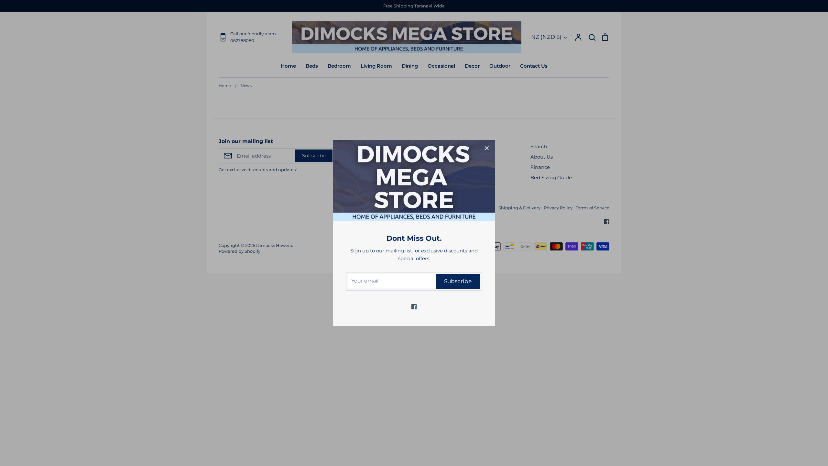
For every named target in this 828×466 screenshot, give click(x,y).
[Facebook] (414, 306)
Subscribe (458, 281)
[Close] (487, 148)
